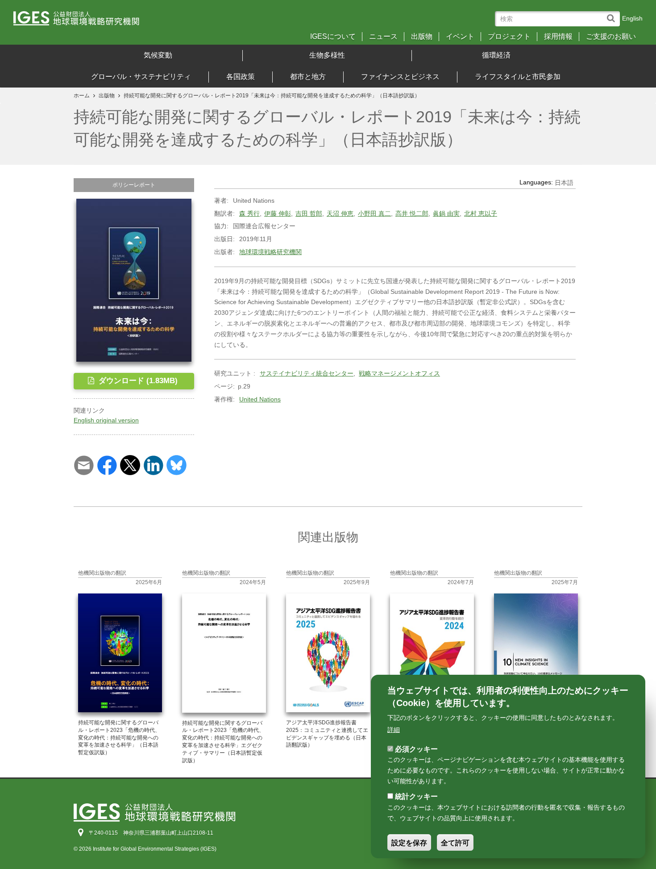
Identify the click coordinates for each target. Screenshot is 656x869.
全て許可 (455, 843)
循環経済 (496, 55)
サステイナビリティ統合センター (306, 373)
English (632, 18)
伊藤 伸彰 (277, 213)
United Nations (260, 399)
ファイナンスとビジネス (400, 76)
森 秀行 (249, 213)
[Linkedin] (153, 464)
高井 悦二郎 (411, 213)
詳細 (393, 729)
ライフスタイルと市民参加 (518, 76)
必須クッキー (416, 748)
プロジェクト (509, 36)
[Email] (84, 464)
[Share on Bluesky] (176, 464)
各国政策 (240, 76)
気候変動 (158, 55)
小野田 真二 (374, 213)
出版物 (421, 36)
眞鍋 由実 (446, 213)
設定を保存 (409, 843)
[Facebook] (107, 464)
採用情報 (558, 36)
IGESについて (333, 36)
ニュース (383, 36)
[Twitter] (130, 464)
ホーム (82, 95)
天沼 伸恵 (340, 213)
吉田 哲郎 (308, 213)
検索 (613, 14)
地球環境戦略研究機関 (270, 251)
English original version (106, 420)
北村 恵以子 (480, 213)
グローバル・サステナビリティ (141, 76)
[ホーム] (90, 21)
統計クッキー (416, 796)
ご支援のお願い (611, 36)
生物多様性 (327, 55)
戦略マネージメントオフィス (399, 373)
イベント (460, 36)
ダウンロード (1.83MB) (137, 380)
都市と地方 (308, 76)
